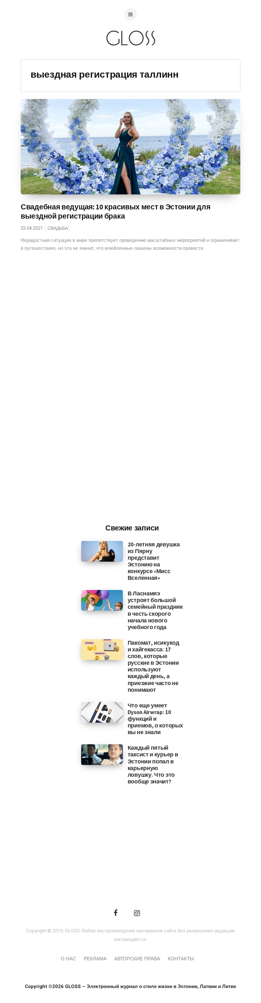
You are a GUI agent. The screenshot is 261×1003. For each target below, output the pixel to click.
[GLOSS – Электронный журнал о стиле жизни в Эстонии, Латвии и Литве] (130, 58)
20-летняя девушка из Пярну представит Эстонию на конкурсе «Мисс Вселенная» (154, 561)
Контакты (181, 958)
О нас (68, 958)
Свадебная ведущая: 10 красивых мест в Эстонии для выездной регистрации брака (115, 211)
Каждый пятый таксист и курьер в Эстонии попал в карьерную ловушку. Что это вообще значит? (153, 764)
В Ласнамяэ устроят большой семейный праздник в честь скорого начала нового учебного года (155, 610)
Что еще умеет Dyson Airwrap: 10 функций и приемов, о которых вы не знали (155, 719)
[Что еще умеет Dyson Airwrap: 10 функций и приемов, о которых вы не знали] (102, 712)
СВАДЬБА (57, 228)
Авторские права (137, 958)
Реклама (95, 958)
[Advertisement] (132, 413)
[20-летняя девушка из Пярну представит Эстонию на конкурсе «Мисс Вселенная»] (102, 551)
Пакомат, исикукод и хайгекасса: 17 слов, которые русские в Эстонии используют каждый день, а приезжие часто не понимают (153, 666)
